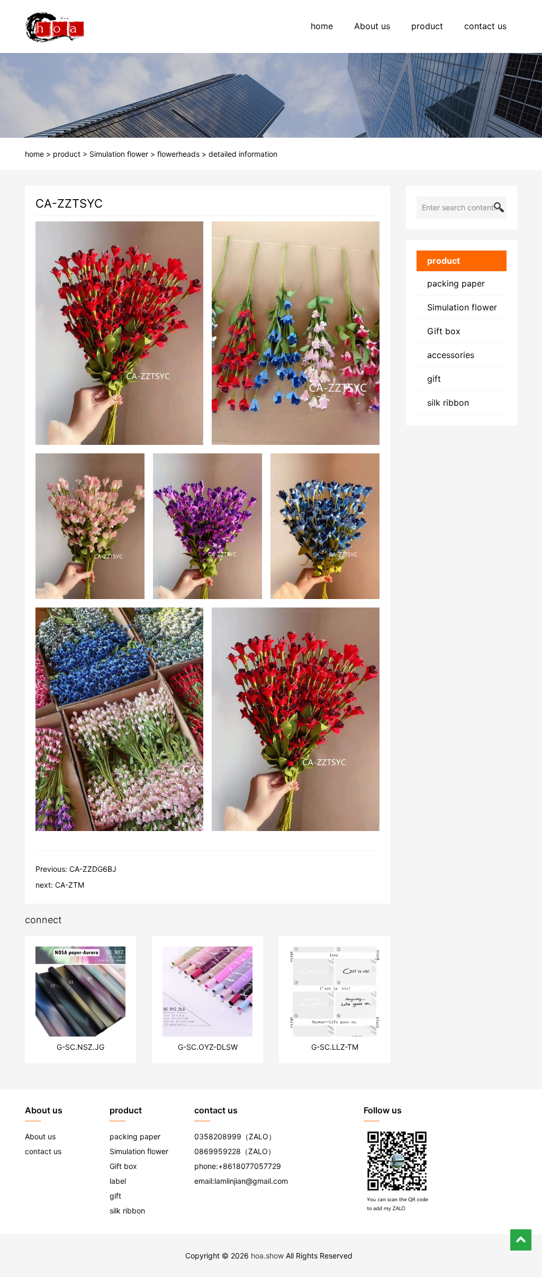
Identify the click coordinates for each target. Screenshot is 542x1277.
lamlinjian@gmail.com (251, 1180)
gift (434, 378)
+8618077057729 (249, 1166)
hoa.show (267, 1255)
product (427, 26)
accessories (450, 355)
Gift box (443, 331)
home (322, 26)
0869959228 (217, 1151)
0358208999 (217, 1136)
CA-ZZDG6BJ (92, 868)
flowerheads (178, 153)
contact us (485, 26)
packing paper (456, 283)
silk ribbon (448, 402)
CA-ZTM (69, 884)
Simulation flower (118, 153)
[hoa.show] (55, 26)
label (118, 1180)
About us (372, 26)
